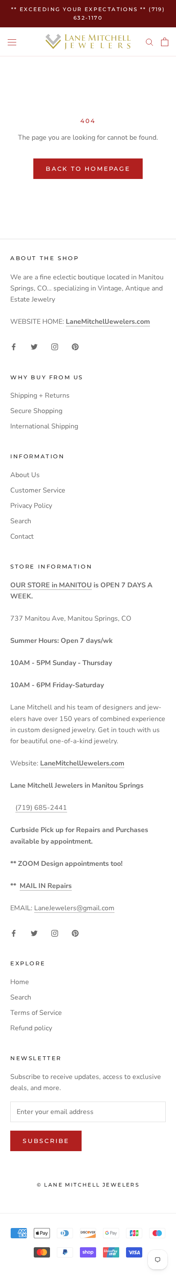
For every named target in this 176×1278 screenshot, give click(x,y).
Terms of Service (36, 1012)
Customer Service (37, 490)
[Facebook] (13, 346)
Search (20, 521)
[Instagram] (54, 346)
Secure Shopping (36, 411)
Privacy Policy (31, 505)
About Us (25, 475)
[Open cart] (164, 42)
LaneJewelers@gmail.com (74, 908)
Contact (22, 536)
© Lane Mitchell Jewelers (88, 1184)
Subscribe (46, 1141)
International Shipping (44, 426)
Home (19, 982)
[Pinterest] (75, 346)
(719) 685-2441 (41, 807)
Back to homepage (88, 169)
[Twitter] (34, 346)
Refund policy (31, 1028)
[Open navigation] (12, 41)
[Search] (149, 42)
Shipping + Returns (40, 395)
